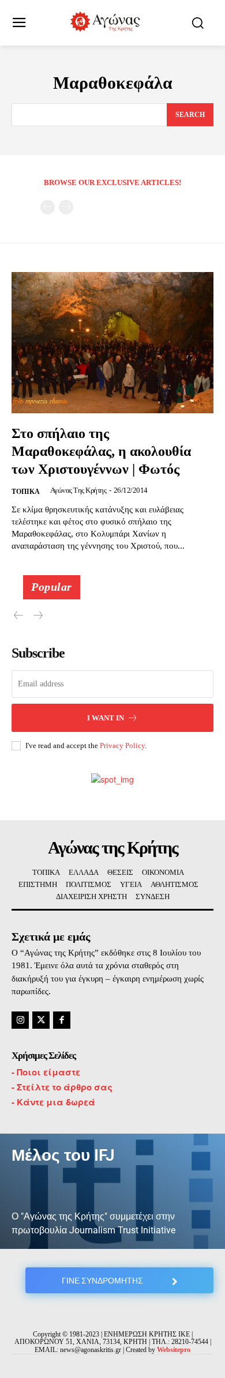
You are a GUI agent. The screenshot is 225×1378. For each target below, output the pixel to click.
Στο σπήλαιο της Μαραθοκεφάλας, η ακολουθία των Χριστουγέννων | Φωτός (101, 451)
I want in (105, 717)
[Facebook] (61, 1020)
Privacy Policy (122, 745)
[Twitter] (41, 1020)
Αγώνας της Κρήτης (78, 490)
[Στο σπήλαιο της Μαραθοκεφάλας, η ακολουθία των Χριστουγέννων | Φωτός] (112, 342)
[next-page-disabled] (66, 207)
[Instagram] (20, 1020)
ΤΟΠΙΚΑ (26, 492)
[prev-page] (47, 207)
